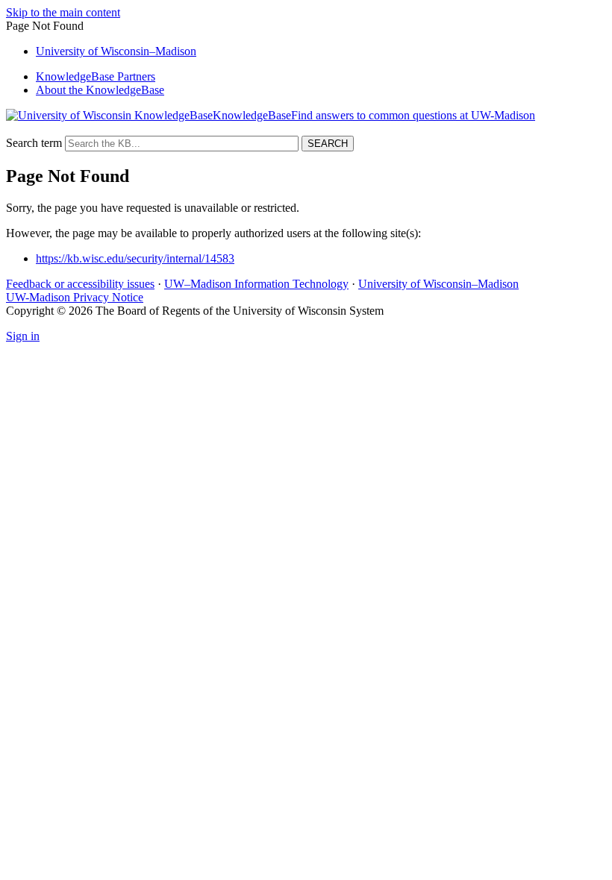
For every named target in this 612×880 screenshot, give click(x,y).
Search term (34, 142)
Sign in (23, 336)
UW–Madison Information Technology (256, 283)
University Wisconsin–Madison (116, 51)
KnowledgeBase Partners (95, 76)
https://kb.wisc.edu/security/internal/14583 (135, 258)
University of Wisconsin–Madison (438, 283)
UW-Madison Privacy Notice (74, 297)
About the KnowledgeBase (100, 90)
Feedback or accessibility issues (80, 283)
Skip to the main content (63, 12)
